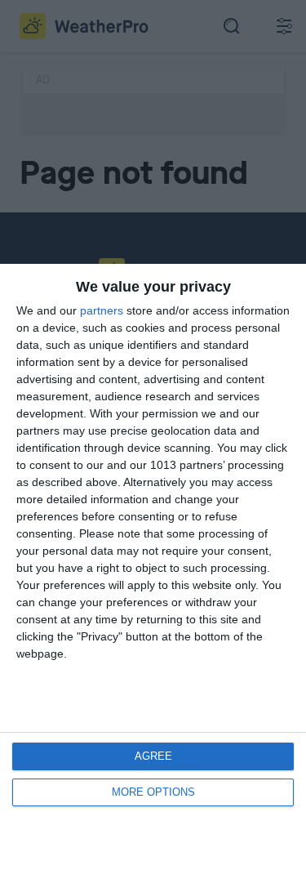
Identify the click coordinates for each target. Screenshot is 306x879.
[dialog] (153, 571)
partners (101, 310)
